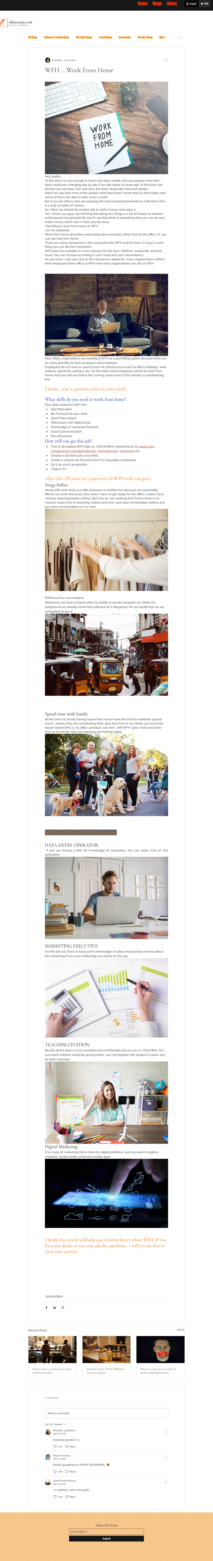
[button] (180, 37)
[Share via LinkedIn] (54, 1307)
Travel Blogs (105, 37)
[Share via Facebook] (46, 1307)
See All (181, 1329)
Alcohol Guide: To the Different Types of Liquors (105, 1370)
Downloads (125, 37)
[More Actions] (166, 1432)
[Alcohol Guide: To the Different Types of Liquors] (107, 1349)
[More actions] (166, 60)
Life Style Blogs (84, 37)
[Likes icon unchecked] (55, 1447)
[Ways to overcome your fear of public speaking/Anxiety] (160, 1349)
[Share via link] (62, 1307)
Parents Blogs (145, 37)
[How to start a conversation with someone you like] (52, 1349)
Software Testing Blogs (56, 37)
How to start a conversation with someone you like (51, 1370)
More (162, 37)
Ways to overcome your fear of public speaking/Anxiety (158, 1370)
